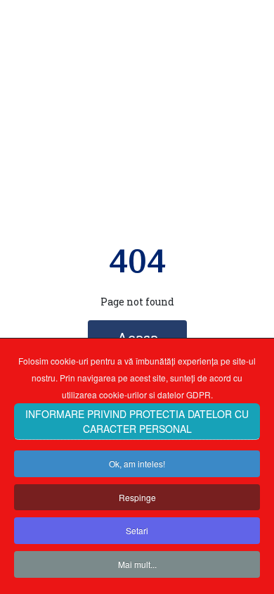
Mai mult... (137, 564)
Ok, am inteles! (137, 463)
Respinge (137, 497)
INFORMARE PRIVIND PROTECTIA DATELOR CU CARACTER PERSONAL (137, 421)
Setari (137, 530)
